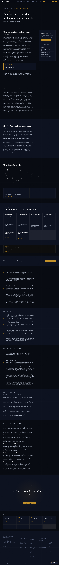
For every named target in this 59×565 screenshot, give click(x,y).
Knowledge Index (47, 563)
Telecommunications (32, 557)
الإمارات (49, 1)
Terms (27, 563)
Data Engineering (22, 544)
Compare (28, 1)
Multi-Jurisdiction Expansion (41, 542)
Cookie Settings (31, 563)
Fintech (30, 552)
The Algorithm (6, 8)
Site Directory (37, 563)
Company (40, 1)
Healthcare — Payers (32, 547)
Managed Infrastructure (23, 547)
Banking (31, 551)
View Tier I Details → (9, 196)
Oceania (31, 543)
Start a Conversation (46, 40)
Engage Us (54, 1)
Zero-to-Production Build (42, 547)
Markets (21, 1)
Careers (50, 539)
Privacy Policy (24, 563)
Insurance (31, 553)
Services (17, 1)
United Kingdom (32, 539)
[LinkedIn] (3, 546)
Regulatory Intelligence (23, 542)
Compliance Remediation (42, 538)
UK (45, 1)
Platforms (37, 1)
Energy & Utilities (32, 556)
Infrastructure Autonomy (42, 548)
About (49, 538)
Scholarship (50, 542)
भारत (47, 1)
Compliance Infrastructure (23, 538)
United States (31, 538)
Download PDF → (7, 251)
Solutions (24, 1)
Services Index (42, 563)
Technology (50, 547)
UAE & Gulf (31, 540)
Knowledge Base (51, 548)
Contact (50, 551)
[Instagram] (6, 546)
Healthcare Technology (23, 543)
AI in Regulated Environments (41, 544)
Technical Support (22, 548)
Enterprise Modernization (23, 539)
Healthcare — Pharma (32, 548)
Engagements (32, 1)
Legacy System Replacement (41, 540)
